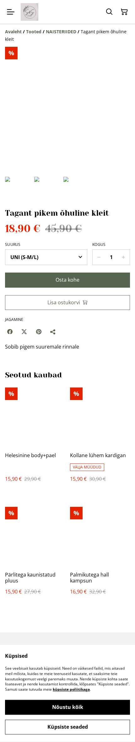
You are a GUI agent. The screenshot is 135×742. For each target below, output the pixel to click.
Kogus (99, 244)
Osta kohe (67, 279)
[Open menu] (10, 12)
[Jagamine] (53, 331)
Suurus (13, 244)
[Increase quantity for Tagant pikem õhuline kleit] (123, 257)
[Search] (109, 12)
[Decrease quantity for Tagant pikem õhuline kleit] (98, 257)
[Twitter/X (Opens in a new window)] (24, 331)
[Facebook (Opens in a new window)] (9, 331)
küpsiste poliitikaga (71, 689)
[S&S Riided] (29, 12)
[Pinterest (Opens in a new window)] (38, 331)
